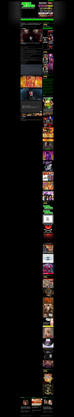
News (24, 18)
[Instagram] (51, 0)
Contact (41, 18)
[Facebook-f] (48, 0)
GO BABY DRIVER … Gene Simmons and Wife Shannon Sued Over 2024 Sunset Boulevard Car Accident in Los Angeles (48, 407)
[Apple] (52, 0)
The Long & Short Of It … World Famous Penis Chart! (36, 407)
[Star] (49, 28)
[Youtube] (50, 0)
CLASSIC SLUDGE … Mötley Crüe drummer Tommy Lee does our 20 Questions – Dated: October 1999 (26, 407)
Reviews (27, 18)
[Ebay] (50, 28)
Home (22, 18)
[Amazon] (51, 28)
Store (44, 18)
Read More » (44, 413)
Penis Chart (34, 18)
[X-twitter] (49, 0)
